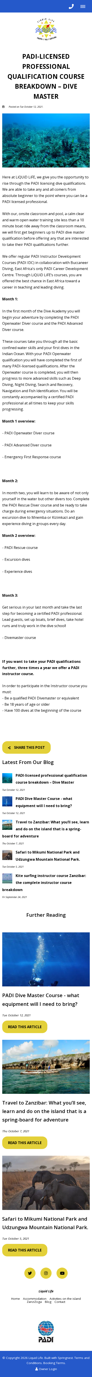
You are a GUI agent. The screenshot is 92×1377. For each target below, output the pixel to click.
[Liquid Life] (46, 28)
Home (15, 1299)
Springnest (65, 1358)
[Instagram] (46, 1273)
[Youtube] (62, 1273)
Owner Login (47, 1369)
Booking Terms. (54, 1363)
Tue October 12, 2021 (16, 1015)
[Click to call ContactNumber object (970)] (71, 6)
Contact (59, 1302)
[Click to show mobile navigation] (84, 6)
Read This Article (25, 1026)
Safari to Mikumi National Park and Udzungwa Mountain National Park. (45, 1223)
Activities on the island (65, 1299)
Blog (48, 1302)
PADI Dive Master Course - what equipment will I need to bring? (40, 999)
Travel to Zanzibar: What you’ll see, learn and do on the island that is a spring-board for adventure (44, 1111)
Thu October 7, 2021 (15, 1131)
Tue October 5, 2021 (15, 1238)
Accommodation (34, 1299)
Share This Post (29, 747)
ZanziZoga (34, 1302)
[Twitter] (30, 1273)
